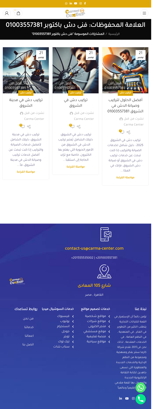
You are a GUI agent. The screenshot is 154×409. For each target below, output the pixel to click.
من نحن (28, 319)
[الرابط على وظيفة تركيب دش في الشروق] (76, 70)
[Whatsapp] (141, 387)
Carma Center (134, 125)
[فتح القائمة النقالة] (144, 13)
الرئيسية (114, 34)
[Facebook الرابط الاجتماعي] (85, 4)
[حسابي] (7, 13)
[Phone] (141, 399)
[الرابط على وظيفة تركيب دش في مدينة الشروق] (26, 70)
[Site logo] (75, 13)
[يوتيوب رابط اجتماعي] (75, 4)
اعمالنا (29, 336)
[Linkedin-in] (120, 398)
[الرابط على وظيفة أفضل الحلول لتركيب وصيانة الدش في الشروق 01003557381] (125, 70)
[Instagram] (133, 398)
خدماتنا (29, 327)
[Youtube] (126, 398)
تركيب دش (125, 93)
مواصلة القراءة (125, 177)
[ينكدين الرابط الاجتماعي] (71, 4)
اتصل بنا (28, 345)
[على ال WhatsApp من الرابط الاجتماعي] (66, 4)
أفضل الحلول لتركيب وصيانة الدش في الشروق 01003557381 (125, 106)
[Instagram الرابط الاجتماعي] (80, 4)
